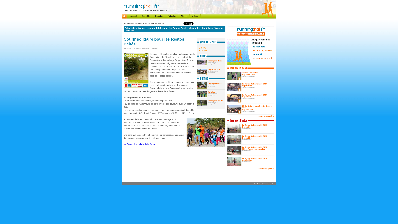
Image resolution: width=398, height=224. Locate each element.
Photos (184, 16)
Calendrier (145, 16)
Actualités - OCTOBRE (132, 23)
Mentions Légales (268, 184)
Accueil (133, 16)
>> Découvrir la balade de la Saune (139, 144)
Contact (257, 184)
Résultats (159, 16)
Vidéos (195, 16)
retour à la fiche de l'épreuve (153, 23)
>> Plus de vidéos (266, 116)
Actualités (172, 16)
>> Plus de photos (266, 169)
